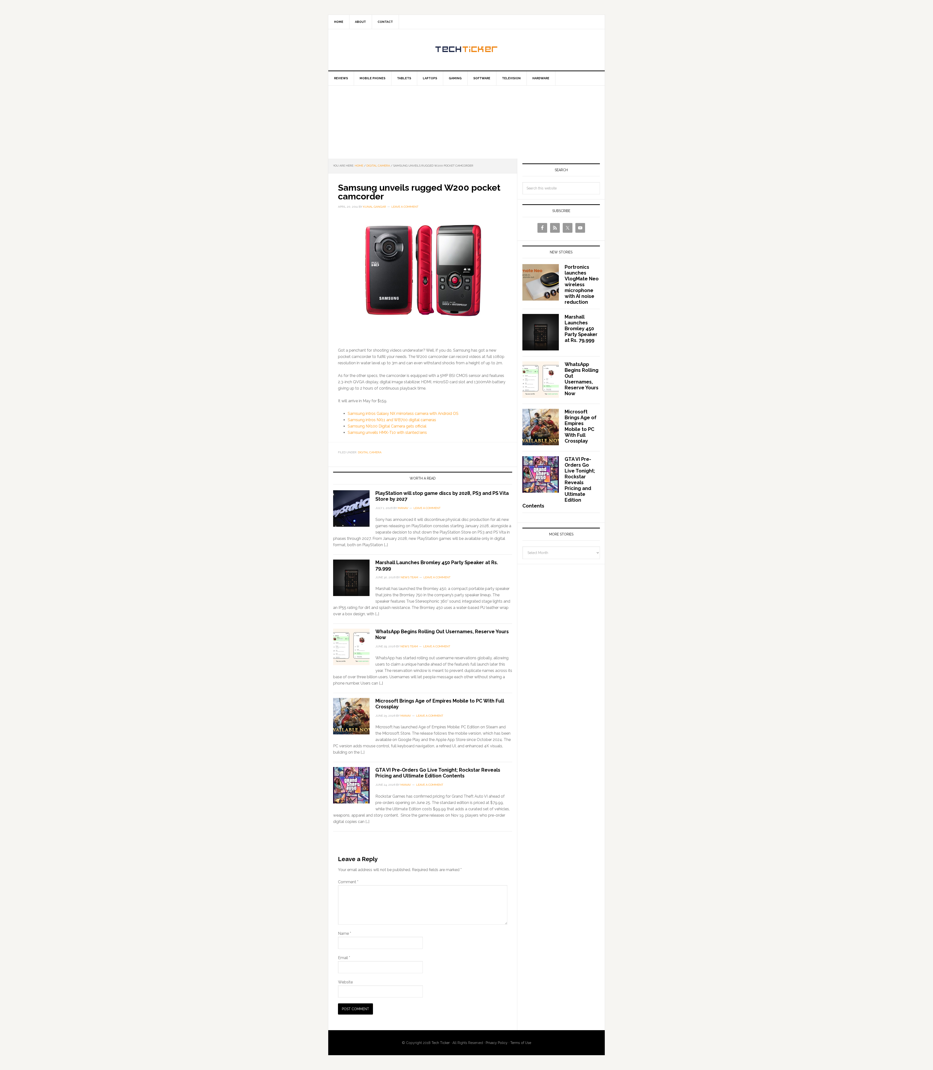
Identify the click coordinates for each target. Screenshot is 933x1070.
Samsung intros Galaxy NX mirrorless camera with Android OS (403, 413)
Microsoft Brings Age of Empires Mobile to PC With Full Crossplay (580, 426)
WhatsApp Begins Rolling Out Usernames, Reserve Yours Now (581, 378)
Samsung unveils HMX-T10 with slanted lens (387, 432)
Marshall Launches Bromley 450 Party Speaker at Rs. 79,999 (581, 328)
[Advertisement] (466, 122)
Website (345, 982)
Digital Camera (369, 452)
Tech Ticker (466, 50)
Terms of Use (520, 1043)
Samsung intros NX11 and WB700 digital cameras (392, 420)
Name (344, 933)
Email (344, 957)
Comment (348, 882)
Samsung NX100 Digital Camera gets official (387, 426)
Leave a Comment (404, 206)
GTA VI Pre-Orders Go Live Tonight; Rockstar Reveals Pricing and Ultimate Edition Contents (437, 773)
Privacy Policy (497, 1043)
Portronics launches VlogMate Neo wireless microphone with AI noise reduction (582, 284)
